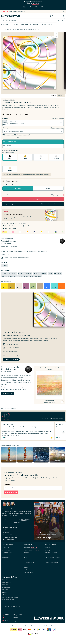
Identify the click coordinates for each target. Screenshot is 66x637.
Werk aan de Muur (9, 577)
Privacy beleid (51, 625)
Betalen (7, 532)
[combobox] (29, 20)
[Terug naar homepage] (10, 15)
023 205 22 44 (25, 520)
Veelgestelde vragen (11, 527)
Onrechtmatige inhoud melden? (39, 625)
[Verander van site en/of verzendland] (64, 11)
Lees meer (14, 246)
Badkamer (44, 273)
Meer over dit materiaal (58, 118)
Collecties (15, 24)
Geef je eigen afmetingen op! (17, 135)
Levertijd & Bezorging (11, 535)
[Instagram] (9, 607)
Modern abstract (23, 276)
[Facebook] (14, 607)
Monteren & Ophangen (11, 537)
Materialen (36, 24)
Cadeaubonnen (9, 539)
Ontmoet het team (41, 538)
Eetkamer (36, 273)
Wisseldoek (8, 145)
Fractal (50, 273)
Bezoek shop (5, 246)
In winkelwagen (34, 199)
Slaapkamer (28, 273)
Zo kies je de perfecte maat (57, 128)
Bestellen (7, 530)
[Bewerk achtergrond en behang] (56, 36)
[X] (17, 607)
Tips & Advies (46, 24)
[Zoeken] (62, 20)
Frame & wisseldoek (10, 141)
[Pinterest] (12, 607)
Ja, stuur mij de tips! (11, 492)
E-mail (18, 523)
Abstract (20, 273)
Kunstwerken (5, 24)
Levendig (4, 265)
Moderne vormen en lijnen (9, 276)
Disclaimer (27, 625)
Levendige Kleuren (35, 276)
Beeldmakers (25, 24)
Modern (14, 273)
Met (49, 188)
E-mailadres (7, 484)
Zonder (19, 188)
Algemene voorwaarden (17, 625)
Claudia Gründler (10, 100)
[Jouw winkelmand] (63, 15)
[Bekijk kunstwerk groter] (56, 33)
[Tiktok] (19, 607)
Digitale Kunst (6, 273)
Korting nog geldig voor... (32, 204)
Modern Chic (58, 273)
